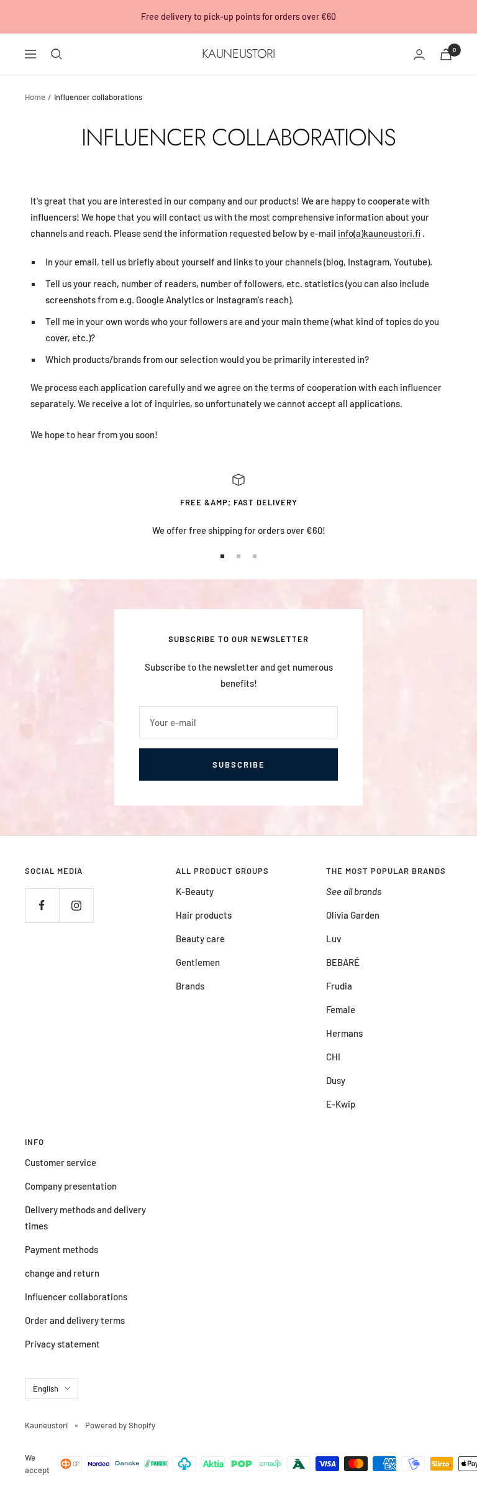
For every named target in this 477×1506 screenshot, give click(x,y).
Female (340, 1009)
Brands (190, 985)
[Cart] (446, 54)
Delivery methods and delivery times (85, 1217)
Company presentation (71, 1185)
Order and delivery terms (75, 1320)
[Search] (56, 54)
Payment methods (61, 1249)
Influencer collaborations (76, 1296)
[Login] (419, 54)
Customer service (60, 1162)
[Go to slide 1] (222, 556)
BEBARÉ (343, 962)
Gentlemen (198, 962)
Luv (333, 938)
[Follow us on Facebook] (42, 905)
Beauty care (200, 938)
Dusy (335, 1080)
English (45, 1389)
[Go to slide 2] (238, 556)
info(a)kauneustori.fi (379, 233)
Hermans (344, 1033)
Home (35, 97)
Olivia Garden (352, 915)
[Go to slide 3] (255, 556)
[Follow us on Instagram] (76, 905)
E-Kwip (340, 1103)
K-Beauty (195, 891)
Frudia (339, 985)
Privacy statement (62, 1343)
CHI (333, 1056)
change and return (62, 1273)
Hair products (204, 915)
